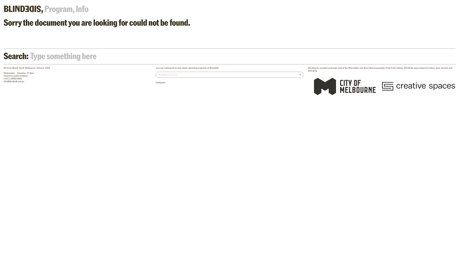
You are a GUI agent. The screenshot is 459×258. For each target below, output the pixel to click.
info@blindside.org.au (14, 81)
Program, (59, 8)
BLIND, (23, 8)
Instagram (160, 82)
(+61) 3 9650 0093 (13, 78)
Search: (17, 55)
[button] (450, 38)
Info (82, 8)
